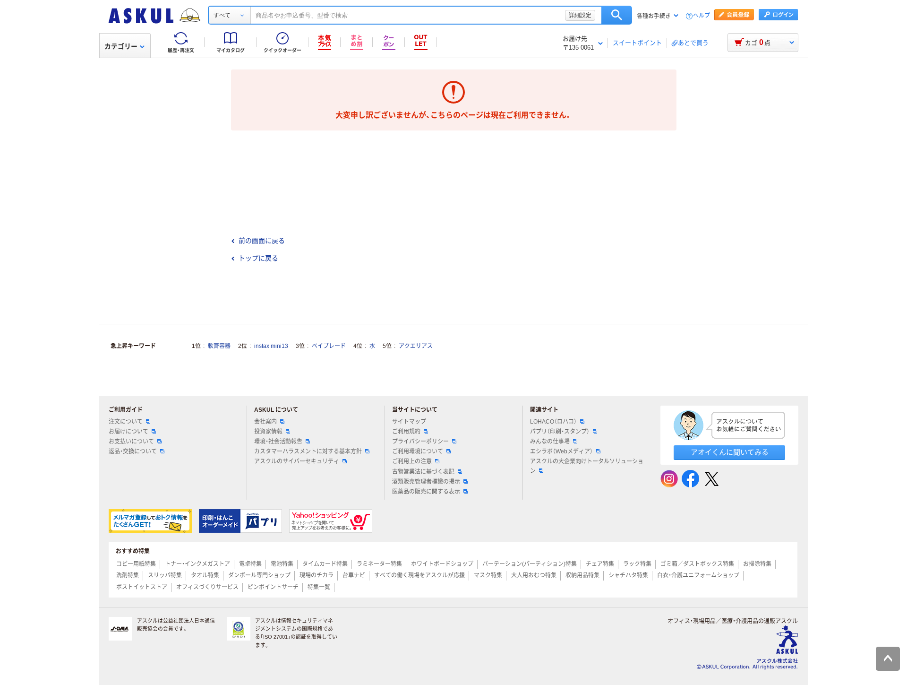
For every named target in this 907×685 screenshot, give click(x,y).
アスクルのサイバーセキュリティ (296, 461)
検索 (616, 15)
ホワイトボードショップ (442, 564)
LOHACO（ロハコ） (553, 421)
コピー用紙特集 (136, 564)
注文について (126, 421)
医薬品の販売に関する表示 (426, 491)
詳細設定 (580, 15)
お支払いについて (131, 441)
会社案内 (265, 421)
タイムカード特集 (325, 564)
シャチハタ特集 (628, 575)
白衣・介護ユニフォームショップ (698, 575)
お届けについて (128, 431)
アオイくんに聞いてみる (730, 452)
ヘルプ (701, 16)
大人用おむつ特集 (533, 575)
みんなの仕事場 (550, 441)
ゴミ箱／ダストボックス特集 (697, 564)
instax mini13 (271, 346)
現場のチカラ (316, 575)
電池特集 (282, 564)
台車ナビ (353, 575)
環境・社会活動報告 (278, 441)
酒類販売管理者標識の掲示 (426, 481)
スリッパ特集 (165, 575)
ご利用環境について (417, 451)
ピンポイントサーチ (273, 587)
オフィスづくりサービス (207, 587)
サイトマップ (409, 421)
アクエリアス (416, 346)
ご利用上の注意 (412, 461)
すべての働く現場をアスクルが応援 (419, 575)
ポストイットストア (141, 587)
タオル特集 (205, 575)
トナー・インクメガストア (197, 564)
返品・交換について (133, 451)
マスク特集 (488, 575)
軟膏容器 (219, 346)
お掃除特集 (757, 564)
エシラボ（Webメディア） (561, 451)
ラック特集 (637, 564)
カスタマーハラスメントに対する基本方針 (308, 451)
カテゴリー (120, 46)
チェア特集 (600, 564)
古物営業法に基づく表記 (423, 471)
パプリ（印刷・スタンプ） (560, 431)
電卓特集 (250, 564)
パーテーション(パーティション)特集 (529, 564)
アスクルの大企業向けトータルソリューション (586, 466)
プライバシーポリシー (420, 441)
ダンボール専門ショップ (259, 575)
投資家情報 (268, 431)
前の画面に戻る (262, 240)
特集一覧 (319, 587)
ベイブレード (329, 346)
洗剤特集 (127, 575)
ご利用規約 (406, 431)
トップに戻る (258, 258)
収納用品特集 (582, 575)
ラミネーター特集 (379, 564)
